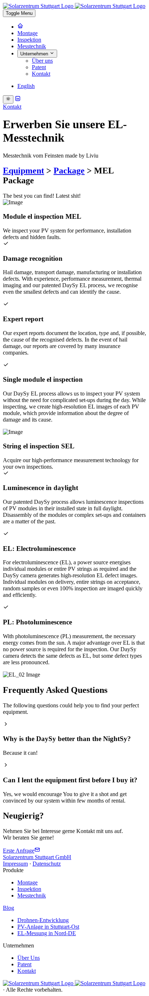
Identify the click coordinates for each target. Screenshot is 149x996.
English (26, 86)
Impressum (15, 864)
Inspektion (29, 40)
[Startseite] (20, 27)
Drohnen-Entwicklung (43, 920)
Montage (27, 33)
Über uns (42, 61)
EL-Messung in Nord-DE (46, 933)
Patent (39, 67)
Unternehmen (35, 54)
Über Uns (28, 958)
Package (69, 170)
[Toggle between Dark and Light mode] (8, 99)
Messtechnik (31, 46)
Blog (8, 908)
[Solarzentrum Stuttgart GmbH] (74, 983)
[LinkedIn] (18, 99)
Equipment (23, 170)
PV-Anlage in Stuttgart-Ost (48, 927)
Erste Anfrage (18, 851)
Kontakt (41, 74)
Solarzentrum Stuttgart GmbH (37, 857)
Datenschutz (47, 864)
